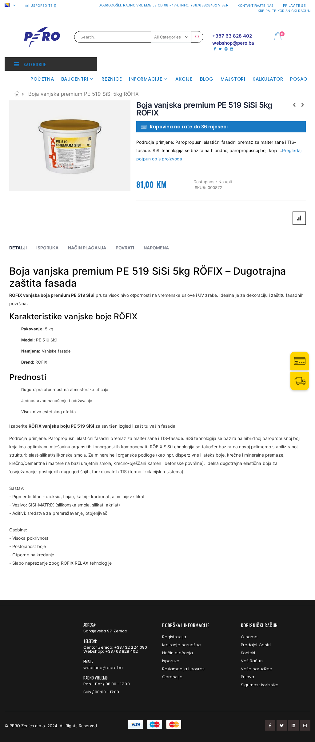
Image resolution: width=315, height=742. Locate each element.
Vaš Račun (252, 661)
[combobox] (138, 37)
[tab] (22, 248)
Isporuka (171, 661)
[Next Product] (302, 104)
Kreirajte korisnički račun (284, 11)
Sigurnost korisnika (259, 685)
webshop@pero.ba (103, 668)
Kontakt (248, 653)
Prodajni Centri (256, 645)
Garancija (172, 677)
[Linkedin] (231, 49)
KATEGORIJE (34, 64)
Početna (16, 94)
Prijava (247, 677)
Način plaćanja (177, 653)
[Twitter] (220, 49)
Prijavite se (294, 5)
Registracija (174, 637)
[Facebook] (214, 49)
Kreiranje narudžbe (181, 645)
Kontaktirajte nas (255, 5)
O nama (249, 637)
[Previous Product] (294, 104)
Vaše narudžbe (256, 669)
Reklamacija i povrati (183, 669)
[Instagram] (226, 49)
